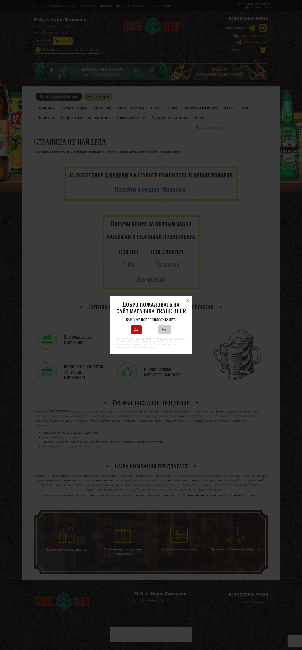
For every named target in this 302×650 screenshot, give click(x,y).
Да (136, 329)
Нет (165, 329)
